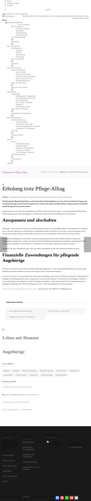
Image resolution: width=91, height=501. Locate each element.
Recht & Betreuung (76, 16)
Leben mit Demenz (55, 16)
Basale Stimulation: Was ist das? (59, 311)
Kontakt (10, 5)
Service (86, 16)
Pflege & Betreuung (64, 197)
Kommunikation (8, 375)
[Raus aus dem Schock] (12, 90)
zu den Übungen (75, 447)
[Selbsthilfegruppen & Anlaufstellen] (12, 161)
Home (25, 16)
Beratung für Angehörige (27, 197)
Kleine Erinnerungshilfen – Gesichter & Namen (17, 409)
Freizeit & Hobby (61, 371)
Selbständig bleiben (61, 375)
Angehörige (66, 16)
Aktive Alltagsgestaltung (31, 394)
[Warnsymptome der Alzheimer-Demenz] (12, 40)
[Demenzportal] (8, 16)
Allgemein (6, 371)
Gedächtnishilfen (74, 371)
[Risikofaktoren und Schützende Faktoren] (12, 44)
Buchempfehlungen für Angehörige (20, 311)
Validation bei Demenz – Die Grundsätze (22, 317)
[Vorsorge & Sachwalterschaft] (12, 133)
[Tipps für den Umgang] (12, 111)
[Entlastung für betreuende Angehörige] (12, 116)
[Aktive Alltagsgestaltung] (12, 394)
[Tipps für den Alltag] (12, 85)
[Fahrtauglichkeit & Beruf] (12, 137)
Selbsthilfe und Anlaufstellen (28, 456)
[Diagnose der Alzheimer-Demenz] (12, 66)
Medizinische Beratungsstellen (29, 448)
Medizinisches (34, 375)
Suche (9, 1)
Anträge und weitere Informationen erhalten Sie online (19, 289)
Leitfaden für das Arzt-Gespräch (31, 468)
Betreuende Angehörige (47, 197)
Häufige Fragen (13, 3)
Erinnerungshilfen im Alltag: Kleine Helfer (16, 402)
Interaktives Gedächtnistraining (15, 14)
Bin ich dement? (32, 16)
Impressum (26, 496)
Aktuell (86, 18)
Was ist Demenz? (8, 461)
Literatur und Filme (30, 462)
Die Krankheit (43, 16)
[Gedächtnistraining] (12, 157)
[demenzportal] (3, 14)
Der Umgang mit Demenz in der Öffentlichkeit (17, 387)
